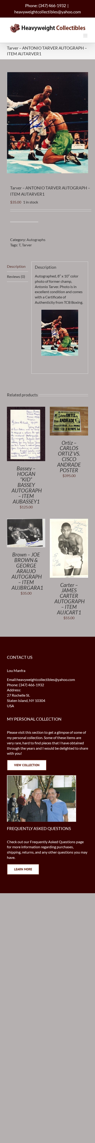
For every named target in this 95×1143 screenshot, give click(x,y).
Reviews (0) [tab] (16, 276)
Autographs (36, 239)
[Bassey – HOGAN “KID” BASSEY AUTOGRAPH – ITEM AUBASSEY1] (26, 409)
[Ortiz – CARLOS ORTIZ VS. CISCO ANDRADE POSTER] (69, 409)
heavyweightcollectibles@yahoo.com (47, 11)
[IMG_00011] (60, 333)
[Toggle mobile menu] (85, 35)
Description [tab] (16, 266)
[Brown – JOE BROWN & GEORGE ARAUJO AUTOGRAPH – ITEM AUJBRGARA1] (26, 521)
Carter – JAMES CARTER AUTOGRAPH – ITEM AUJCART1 (69, 599)
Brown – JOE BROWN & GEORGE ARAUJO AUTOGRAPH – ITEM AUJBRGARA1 (27, 571)
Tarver (27, 245)
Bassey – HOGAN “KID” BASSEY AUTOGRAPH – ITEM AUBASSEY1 (27, 484)
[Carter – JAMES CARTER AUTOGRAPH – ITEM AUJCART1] (69, 521)
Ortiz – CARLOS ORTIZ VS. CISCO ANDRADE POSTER (69, 456)
